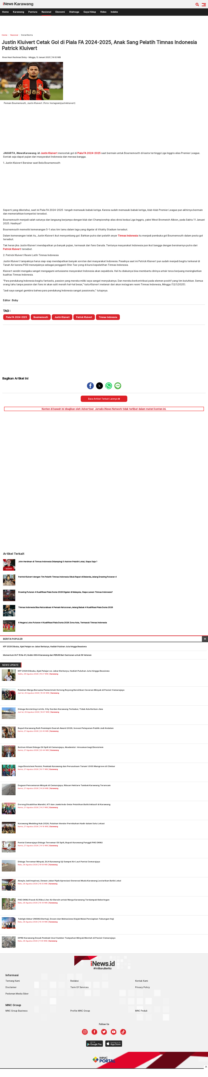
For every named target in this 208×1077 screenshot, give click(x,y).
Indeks (114, 12)
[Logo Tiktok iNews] (123, 1034)
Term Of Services (79, 987)
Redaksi (74, 981)
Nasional (46, 12)
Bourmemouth (40, 317)
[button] (203, 4)
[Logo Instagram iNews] (85, 1034)
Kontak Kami (141, 981)
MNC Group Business (16, 1010)
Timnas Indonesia (128, 235)
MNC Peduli (141, 1010)
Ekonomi (60, 12)
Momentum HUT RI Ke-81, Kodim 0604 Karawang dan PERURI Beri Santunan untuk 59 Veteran (47, 655)
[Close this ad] (206, 1066)
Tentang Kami (12, 981)
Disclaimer (10, 987)
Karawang (18, 12)
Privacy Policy (142, 987)
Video (103, 12)
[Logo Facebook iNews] (94, 1034)
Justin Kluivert (49, 153)
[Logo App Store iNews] (113, 1045)
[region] (104, 25)
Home (5, 12)
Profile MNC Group (80, 1010)
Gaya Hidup (89, 12)
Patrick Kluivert (12, 249)
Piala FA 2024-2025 (89, 153)
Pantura (32, 12)
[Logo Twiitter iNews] (104, 1034)
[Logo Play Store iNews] (94, 1045)
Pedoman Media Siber (16, 993)
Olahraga (74, 12)
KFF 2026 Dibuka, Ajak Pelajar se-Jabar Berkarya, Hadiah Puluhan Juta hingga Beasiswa (45, 646)
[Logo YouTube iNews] (113, 1034)
